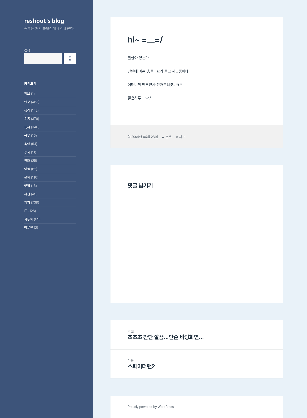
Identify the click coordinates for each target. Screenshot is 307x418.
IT (25, 211)
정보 (27, 94)
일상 (27, 102)
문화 (27, 177)
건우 (168, 136)
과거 (27, 202)
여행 (27, 169)
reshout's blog (44, 20)
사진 (27, 194)
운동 (27, 119)
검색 (27, 50)
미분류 (28, 228)
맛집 (27, 186)
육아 (27, 144)
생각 (27, 110)
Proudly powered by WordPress (151, 407)
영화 (27, 161)
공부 (27, 136)
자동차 (28, 219)
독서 (27, 127)
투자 (27, 152)
